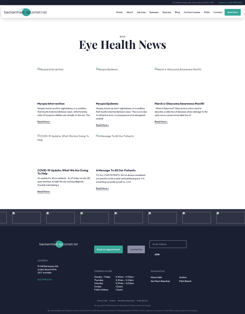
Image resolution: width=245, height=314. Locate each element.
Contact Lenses (192, 12)
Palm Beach (185, 281)
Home (119, 12)
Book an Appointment (108, 249)
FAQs (207, 12)
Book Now (232, 12)
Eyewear (154, 12)
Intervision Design (143, 305)
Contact (218, 12)
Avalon (183, 277)
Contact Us (136, 249)
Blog (177, 12)
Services (141, 12)
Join (157, 254)
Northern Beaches (160, 281)
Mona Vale (156, 277)
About (129, 12)
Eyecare (167, 12)
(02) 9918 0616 (44, 279)
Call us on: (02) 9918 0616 (230, 2)
